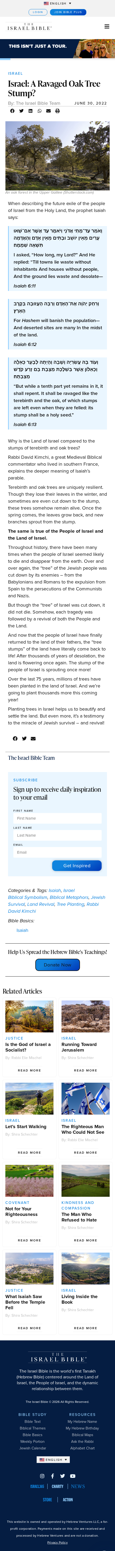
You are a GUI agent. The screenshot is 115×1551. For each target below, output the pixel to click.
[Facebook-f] (52, 1476)
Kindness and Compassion (78, 1205)
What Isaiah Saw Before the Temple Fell (25, 1302)
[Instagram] (42, 1476)
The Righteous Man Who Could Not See (83, 1129)
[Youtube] (72, 1476)
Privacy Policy (57, 1542)
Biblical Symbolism (27, 897)
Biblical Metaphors (69, 897)
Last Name (22, 828)
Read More (29, 1070)
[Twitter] (62, 1476)
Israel (15, 73)
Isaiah (55, 890)
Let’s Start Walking (26, 1126)
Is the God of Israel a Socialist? (28, 1047)
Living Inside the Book (80, 1299)
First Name (23, 811)
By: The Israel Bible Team (34, 103)
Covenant (17, 1203)
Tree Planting (70, 904)
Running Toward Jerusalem (79, 1047)
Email (18, 845)
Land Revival (40, 904)
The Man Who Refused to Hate (79, 1217)
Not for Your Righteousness (21, 1211)
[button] (12, 110)
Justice (14, 1038)
